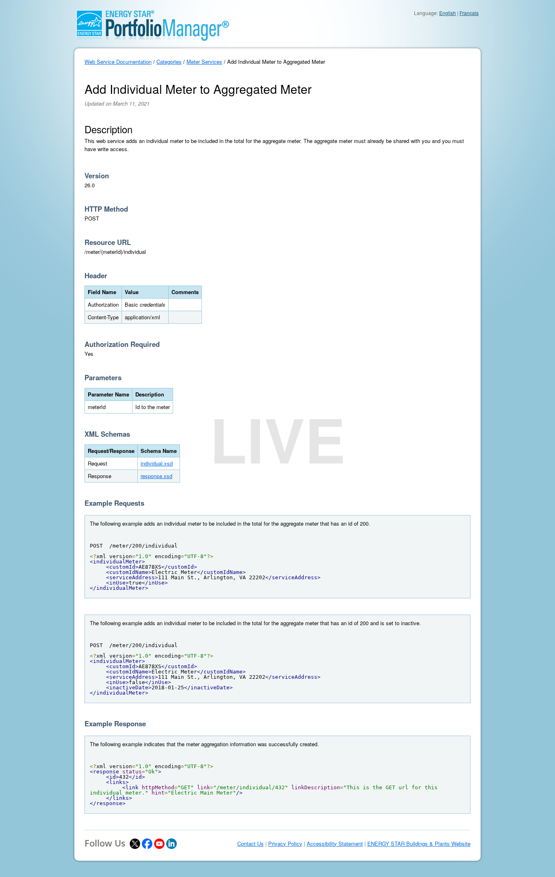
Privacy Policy (285, 843)
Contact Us (250, 843)
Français (469, 12)
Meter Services (204, 61)
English (447, 12)
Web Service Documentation (118, 61)
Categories (169, 61)
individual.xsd (157, 463)
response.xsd (156, 476)
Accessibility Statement (335, 843)
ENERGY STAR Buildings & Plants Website (418, 843)
